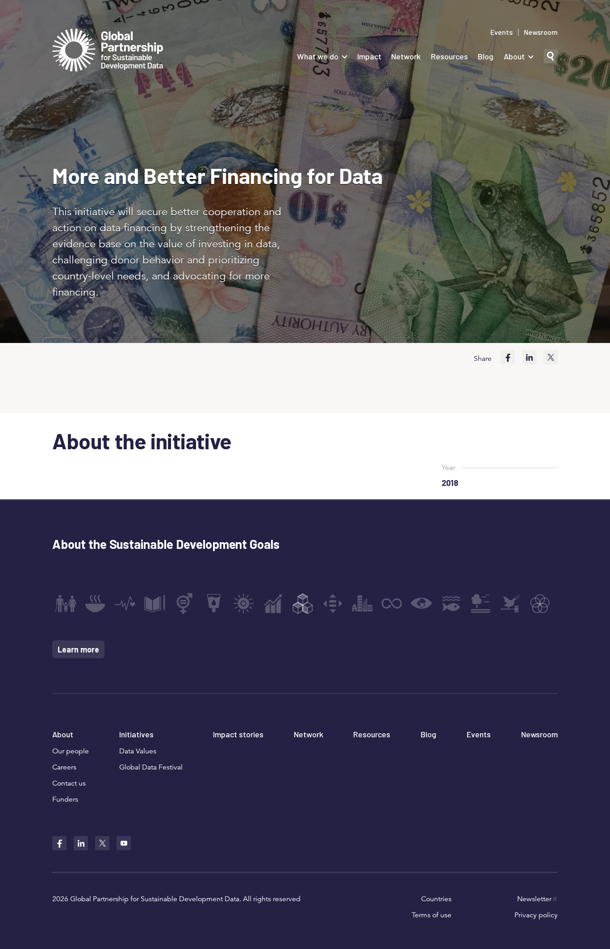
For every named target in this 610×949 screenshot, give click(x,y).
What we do (317, 56)
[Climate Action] (421, 603)
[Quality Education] (154, 603)
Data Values (137, 751)
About (514, 56)
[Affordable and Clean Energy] (243, 603)
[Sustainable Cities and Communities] (362, 603)
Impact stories (238, 734)
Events (501, 32)
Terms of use (431, 915)
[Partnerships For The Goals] (539, 603)
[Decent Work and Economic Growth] (273, 603)
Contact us (69, 783)
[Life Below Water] (451, 603)
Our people (70, 751)
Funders (65, 799)
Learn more (78, 649)
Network (406, 56)
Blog (485, 56)
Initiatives (136, 734)
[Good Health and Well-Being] (125, 603)
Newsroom (541, 32)
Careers (64, 767)
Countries (436, 899)
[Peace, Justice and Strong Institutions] (510, 603)
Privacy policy (536, 915)
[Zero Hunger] (95, 603)
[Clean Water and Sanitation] (214, 603)
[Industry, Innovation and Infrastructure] (302, 603)
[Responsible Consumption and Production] (391, 603)
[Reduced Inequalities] (332, 603)
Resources (449, 56)
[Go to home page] (107, 51)
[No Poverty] (65, 603)
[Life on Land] (480, 603)
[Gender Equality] (184, 603)
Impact (369, 56)
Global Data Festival (151, 767)
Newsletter (534, 899)
